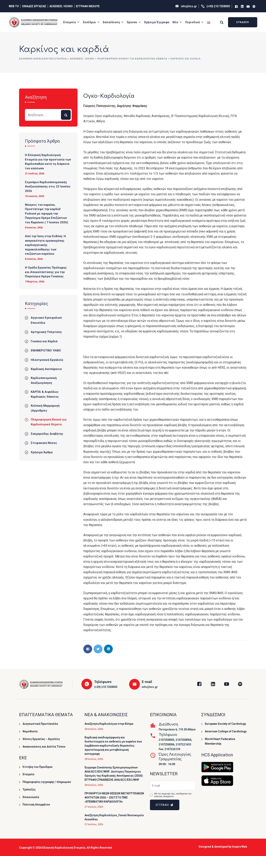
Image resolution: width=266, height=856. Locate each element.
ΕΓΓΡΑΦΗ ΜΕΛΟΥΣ (88, 6)
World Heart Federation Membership (220, 741)
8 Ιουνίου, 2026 (34, 227)
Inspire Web (239, 846)
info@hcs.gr (189, 6)
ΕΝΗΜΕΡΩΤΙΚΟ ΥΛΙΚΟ (46, 350)
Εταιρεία (69, 22)
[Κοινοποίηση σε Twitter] (98, 649)
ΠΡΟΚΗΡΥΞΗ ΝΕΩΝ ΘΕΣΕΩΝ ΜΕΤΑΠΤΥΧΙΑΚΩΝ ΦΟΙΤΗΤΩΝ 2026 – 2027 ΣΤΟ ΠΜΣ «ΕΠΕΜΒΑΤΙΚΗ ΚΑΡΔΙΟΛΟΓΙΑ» (114, 797)
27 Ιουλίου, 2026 (94, 806)
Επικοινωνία (31, 797)
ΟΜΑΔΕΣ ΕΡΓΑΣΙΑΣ (34, 6)
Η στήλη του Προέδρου (38, 766)
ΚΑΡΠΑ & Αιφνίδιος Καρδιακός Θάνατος (45, 394)
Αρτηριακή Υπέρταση (46, 332)
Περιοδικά (192, 22)
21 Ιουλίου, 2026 (34, 173)
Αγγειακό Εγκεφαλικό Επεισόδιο (46, 320)
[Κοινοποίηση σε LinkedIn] (108, 649)
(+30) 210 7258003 (218, 6)
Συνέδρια (89, 22)
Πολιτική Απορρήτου (36, 804)
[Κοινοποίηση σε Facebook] (87, 649)
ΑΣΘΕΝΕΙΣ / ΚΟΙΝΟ (61, 6)
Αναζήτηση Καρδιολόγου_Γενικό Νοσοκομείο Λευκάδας (114, 817)
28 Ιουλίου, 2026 (94, 728)
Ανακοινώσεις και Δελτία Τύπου (44, 746)
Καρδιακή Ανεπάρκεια (46, 369)
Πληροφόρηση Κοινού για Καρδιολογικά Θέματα (48, 422)
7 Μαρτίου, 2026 (34, 281)
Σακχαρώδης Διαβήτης (47, 434)
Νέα (175, 22)
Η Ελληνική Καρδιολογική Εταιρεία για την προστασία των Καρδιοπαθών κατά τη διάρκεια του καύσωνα (48, 161)
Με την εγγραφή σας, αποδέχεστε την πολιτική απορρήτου (172, 795)
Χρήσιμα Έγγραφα (156, 22)
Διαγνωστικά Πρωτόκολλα (40, 723)
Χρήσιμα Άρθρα (42, 452)
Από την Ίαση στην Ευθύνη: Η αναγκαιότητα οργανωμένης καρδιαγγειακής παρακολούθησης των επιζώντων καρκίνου (45, 244)
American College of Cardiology (226, 731)
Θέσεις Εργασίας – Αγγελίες (41, 739)
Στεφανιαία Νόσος (44, 443)
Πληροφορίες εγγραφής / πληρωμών (47, 781)
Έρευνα (132, 22)
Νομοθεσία (30, 731)
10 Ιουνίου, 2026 (34, 196)
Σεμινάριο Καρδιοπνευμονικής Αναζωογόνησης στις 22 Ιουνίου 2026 (47, 186)
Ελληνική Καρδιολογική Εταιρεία (63, 847)
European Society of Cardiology (225, 723)
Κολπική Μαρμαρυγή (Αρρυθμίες (45, 408)
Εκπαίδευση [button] (111, 22)
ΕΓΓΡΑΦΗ (163, 804)
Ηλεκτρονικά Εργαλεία (47, 360)
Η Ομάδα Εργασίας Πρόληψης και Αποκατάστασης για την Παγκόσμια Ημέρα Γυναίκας (46, 272)
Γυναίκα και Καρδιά (44, 341)
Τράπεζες (29, 789)
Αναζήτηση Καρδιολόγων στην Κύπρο (109, 723)
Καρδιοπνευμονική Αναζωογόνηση (44, 380)
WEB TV (14, 6)
